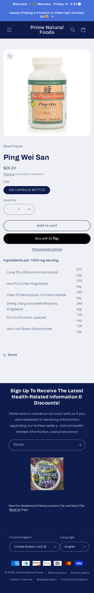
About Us (14, 510)
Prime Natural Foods (30, 573)
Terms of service (21, 579)
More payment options (47, 249)
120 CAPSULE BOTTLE (26, 190)
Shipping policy (47, 579)
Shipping (8, 174)
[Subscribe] (80, 445)
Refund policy (57, 573)
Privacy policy (80, 573)
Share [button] (12, 354)
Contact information (74, 579)
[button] (9, 30)
